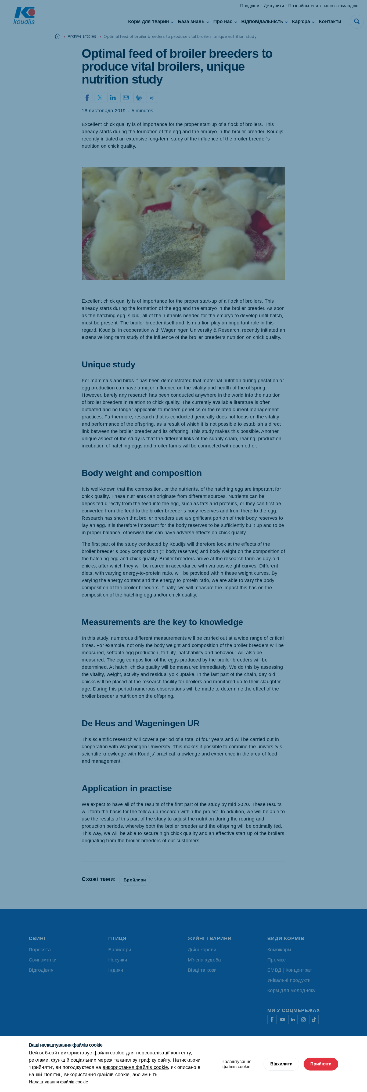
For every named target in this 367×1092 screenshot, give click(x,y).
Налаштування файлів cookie (58, 1082)
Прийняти (321, 1064)
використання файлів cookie (135, 1067)
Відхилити (281, 1064)
